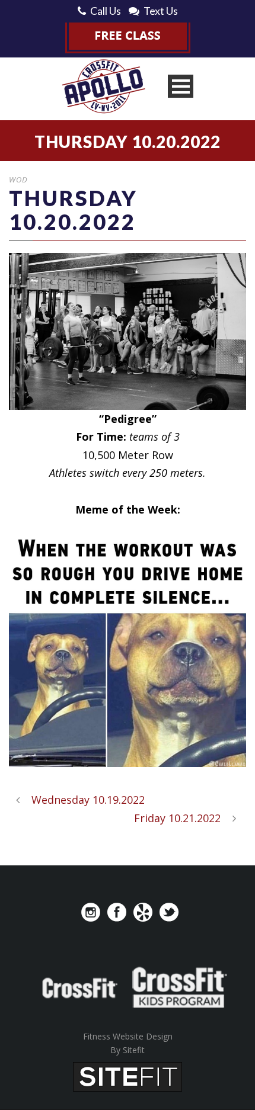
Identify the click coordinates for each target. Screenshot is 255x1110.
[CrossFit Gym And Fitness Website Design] (127, 1076)
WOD (18, 179)
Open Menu (180, 86)
